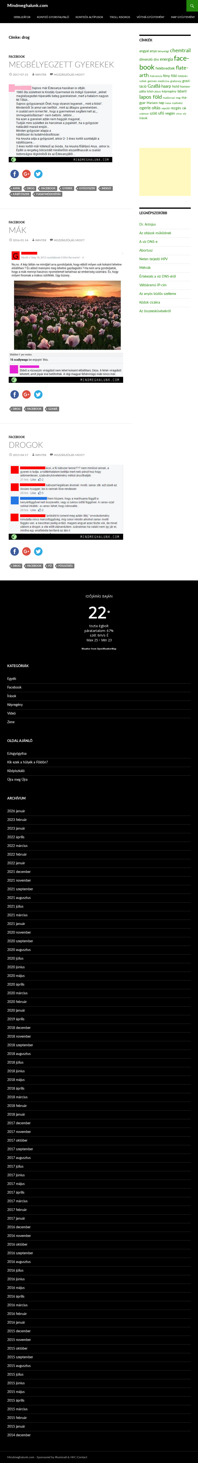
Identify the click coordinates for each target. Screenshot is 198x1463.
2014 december (19, 1435)
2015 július (15, 1374)
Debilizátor (22, 17)
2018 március (17, 1097)
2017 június (16, 1175)
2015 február (17, 1418)
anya (16, 188)
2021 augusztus (19, 898)
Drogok (26, 445)
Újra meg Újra (17, 779)
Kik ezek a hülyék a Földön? (27, 762)
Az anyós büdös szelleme (157, 294)
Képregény (15, 705)
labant (182, 91)
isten (150, 91)
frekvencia (156, 76)
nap (161, 103)
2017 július (15, 1166)
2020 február (17, 1002)
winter (40, 74)
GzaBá (52, 409)
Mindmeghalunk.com (27, 6)
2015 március (17, 1409)
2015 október (17, 1348)
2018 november (19, 1036)
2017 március (17, 1201)
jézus (158, 91)
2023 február (17, 820)
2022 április (15, 837)
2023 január (16, 828)
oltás (156, 108)
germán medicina (158, 81)
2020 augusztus (19, 950)
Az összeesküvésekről (155, 311)
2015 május (16, 1392)
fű (50, 566)
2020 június (16, 967)
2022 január (16, 863)
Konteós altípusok (89, 17)
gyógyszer (87, 188)
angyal (144, 51)
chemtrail (180, 50)
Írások (11, 696)
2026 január (16, 811)
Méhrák (145, 268)
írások (143, 118)
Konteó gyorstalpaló (53, 17)
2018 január (16, 1114)
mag (178, 98)
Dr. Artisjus (147, 224)
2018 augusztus (19, 1054)
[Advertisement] (165, 172)
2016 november (19, 1236)
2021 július (15, 906)
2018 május (16, 1080)
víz (184, 113)
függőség (65, 566)
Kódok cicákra (149, 302)
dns (156, 59)
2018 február (17, 1106)
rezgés (176, 108)
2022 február (17, 854)
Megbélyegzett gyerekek (61, 65)
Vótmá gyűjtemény (150, 17)
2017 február (17, 1210)
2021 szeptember (20, 889)
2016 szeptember (20, 1253)
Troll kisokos (120, 17)
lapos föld (150, 97)
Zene (10, 722)
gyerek (67, 188)
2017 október (17, 1140)
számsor (144, 113)
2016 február (17, 1314)
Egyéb (11, 679)
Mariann (152, 103)
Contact (82, 1457)
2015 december (19, 1331)
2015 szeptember (20, 1357)
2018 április (15, 1088)
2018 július (15, 1062)
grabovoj (175, 81)
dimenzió (146, 59)
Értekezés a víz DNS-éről (157, 276)
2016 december (19, 1227)
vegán (170, 113)
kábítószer (21, 194)
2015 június (16, 1383)
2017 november (19, 1132)
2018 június (16, 1071)
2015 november (19, 1340)
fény (166, 76)
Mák (17, 230)
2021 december (19, 872)
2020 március (17, 993)
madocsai (169, 97)
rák (184, 108)
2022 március (17, 846)
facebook (48, 188)
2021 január (16, 924)
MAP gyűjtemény (183, 17)
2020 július (15, 958)
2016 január (16, 1322)
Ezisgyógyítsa (17, 753)
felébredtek (165, 68)
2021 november (19, 880)
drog (31, 188)
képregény (169, 91)
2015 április (15, 1400)
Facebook (17, 56)
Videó (11, 713)
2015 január (16, 1426)
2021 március (17, 915)
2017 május (16, 1184)
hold (175, 86)
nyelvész (177, 103)
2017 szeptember (20, 1149)
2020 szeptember (20, 941)
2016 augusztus (19, 1262)
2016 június (16, 1279)
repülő (166, 108)
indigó (106, 188)
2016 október (17, 1244)
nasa (168, 103)
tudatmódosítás (48, 194)
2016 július (15, 1270)
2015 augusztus (19, 1366)
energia (166, 59)
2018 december (19, 1028)
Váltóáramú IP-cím (153, 285)
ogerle (145, 108)
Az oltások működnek (155, 233)
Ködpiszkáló (16, 771)
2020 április (15, 984)
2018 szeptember (20, 1045)
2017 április (15, 1192)
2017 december (19, 1123)
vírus (179, 113)
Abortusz (146, 250)
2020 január (16, 1010)
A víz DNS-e (148, 242)
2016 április (15, 1296)
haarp (166, 86)
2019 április (15, 1019)
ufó (161, 113)
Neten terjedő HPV (153, 259)
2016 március (17, 1305)
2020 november (19, 932)
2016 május (16, 1288)
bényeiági (163, 51)
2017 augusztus (19, 1158)
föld (174, 76)
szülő (153, 113)
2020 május (16, 976)
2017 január (16, 1218)
